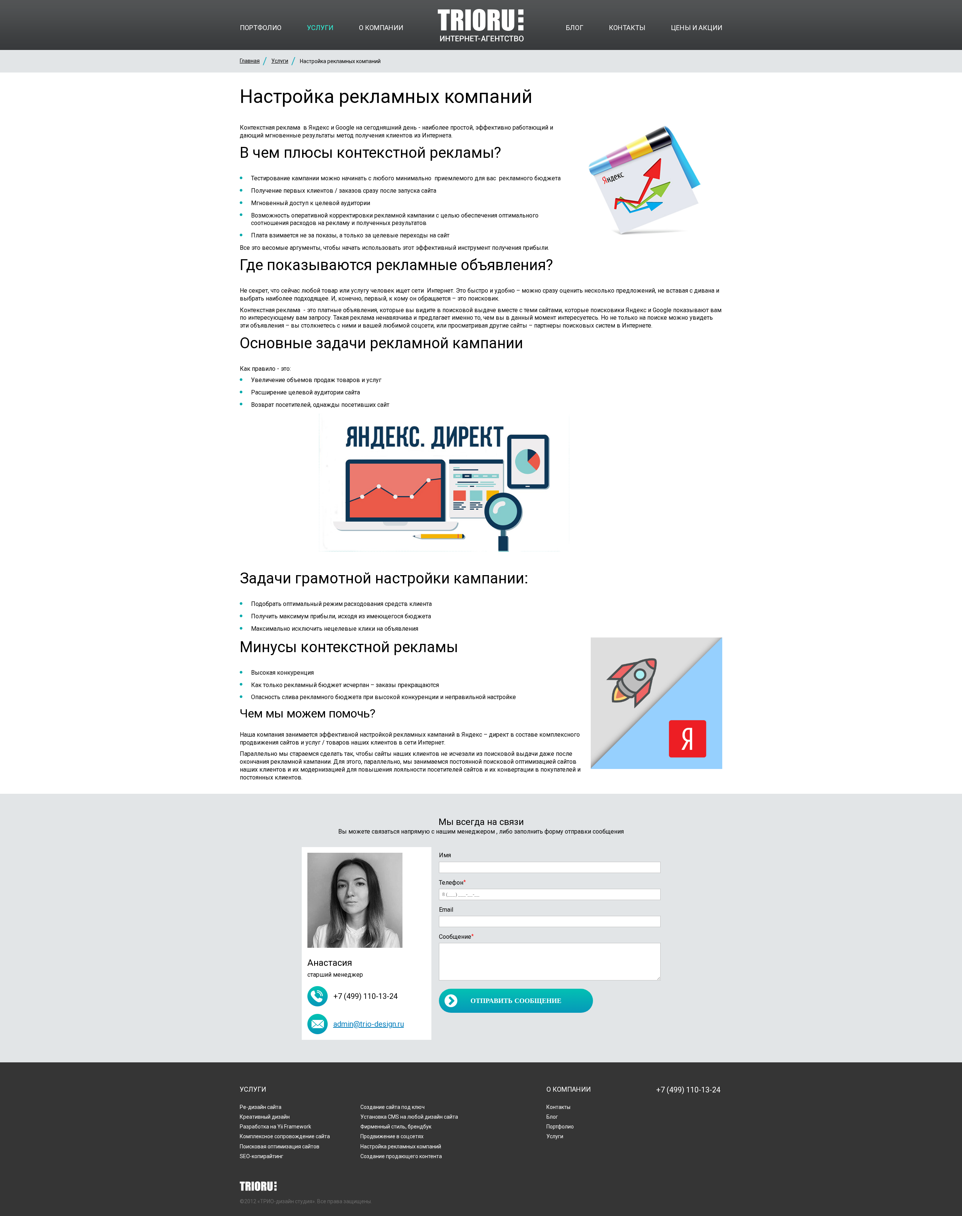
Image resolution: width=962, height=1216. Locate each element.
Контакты (627, 28)
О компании (381, 28)
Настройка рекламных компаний (400, 1146)
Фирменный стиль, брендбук (395, 1127)
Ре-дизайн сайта (260, 1107)
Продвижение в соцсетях (392, 1136)
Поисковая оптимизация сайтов (279, 1146)
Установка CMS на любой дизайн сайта (409, 1117)
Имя (445, 855)
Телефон (452, 882)
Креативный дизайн (265, 1117)
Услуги (320, 28)
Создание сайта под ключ (392, 1107)
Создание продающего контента (401, 1156)
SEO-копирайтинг (261, 1156)
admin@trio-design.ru (368, 1024)
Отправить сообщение (515, 1001)
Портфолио (260, 28)
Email (446, 909)
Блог (574, 28)
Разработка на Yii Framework (275, 1127)
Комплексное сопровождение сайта (285, 1136)
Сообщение (456, 936)
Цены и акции (696, 28)
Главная (250, 61)
